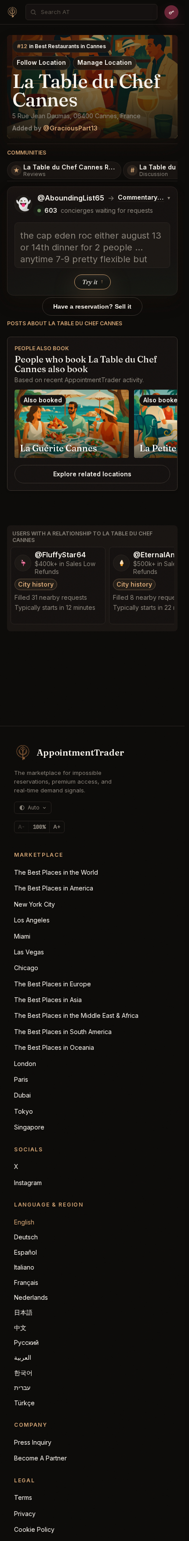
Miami (22, 936)
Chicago (26, 967)
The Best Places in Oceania (54, 1047)
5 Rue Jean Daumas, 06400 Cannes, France (76, 116)
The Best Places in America (53, 888)
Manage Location (104, 62)
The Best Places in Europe (52, 984)
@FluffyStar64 (60, 555)
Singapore (29, 1127)
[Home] (12, 12)
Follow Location (41, 62)
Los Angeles (32, 920)
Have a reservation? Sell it (92, 306)
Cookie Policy (34, 1529)
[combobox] (96, 12)
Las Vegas (29, 952)
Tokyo (23, 1111)
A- (21, 826)
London (25, 1063)
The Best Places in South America (63, 1031)
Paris (21, 1079)
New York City (34, 904)
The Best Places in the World (56, 872)
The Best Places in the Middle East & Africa (76, 1015)
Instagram (28, 1182)
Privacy (25, 1513)
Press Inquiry (32, 1442)
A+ (57, 826)
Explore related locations (92, 474)
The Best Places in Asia (48, 999)
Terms (23, 1497)
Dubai (22, 1095)
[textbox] (92, 245)
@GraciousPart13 (70, 128)
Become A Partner (40, 1458)
